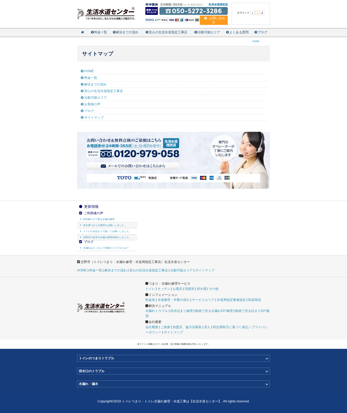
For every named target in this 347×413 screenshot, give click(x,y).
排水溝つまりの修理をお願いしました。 (105, 225)
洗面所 (189, 288)
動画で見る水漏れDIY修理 (214, 311)
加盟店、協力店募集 (187, 327)
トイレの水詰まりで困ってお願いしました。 (107, 231)
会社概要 (151, 327)
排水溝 (201, 288)
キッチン (163, 288)
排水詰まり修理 (181, 311)
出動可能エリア (209, 32)
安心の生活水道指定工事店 (168, 32)
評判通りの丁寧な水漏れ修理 (98, 219)
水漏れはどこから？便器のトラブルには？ (106, 248)
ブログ (262, 32)
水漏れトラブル (156, 311)
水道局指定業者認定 (231, 299)
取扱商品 (254, 299)
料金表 (150, 299)
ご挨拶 (165, 327)
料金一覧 (100, 32)
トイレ (150, 288)
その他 (213, 288)
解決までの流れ (127, 32)
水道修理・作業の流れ (173, 299)
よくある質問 (239, 32)
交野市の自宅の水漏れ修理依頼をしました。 (107, 237)
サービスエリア (203, 299)
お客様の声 (92, 104)
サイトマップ (94, 117)
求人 (207, 327)
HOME (89, 71)
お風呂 (177, 288)
